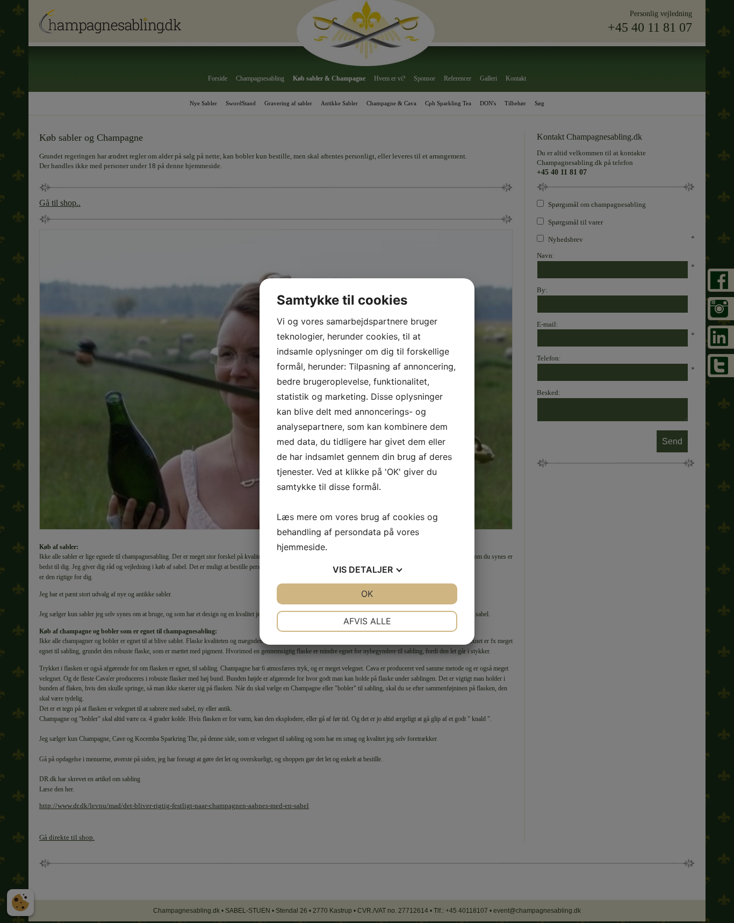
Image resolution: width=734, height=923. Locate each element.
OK (367, 593)
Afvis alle (367, 621)
